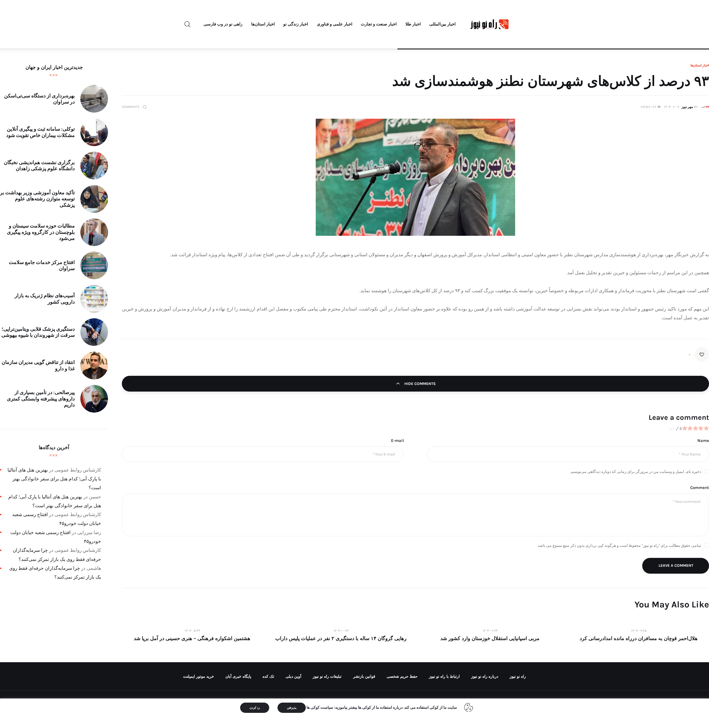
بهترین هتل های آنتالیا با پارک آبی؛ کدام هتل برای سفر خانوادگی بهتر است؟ (54, 479)
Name (703, 440)
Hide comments (419, 383)
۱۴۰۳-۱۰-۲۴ (341, 631)
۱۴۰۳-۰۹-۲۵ (638, 631)
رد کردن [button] (255, 708)
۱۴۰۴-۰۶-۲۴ (490, 631)
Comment (699, 487)
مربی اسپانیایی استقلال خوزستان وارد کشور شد (490, 638)
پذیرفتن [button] (291, 708)
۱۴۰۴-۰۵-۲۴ (192, 631)
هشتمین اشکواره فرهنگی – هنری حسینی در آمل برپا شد (192, 638)
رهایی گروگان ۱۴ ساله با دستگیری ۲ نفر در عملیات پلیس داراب (341, 638)
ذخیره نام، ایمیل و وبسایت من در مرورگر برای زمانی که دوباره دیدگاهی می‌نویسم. (635, 471)
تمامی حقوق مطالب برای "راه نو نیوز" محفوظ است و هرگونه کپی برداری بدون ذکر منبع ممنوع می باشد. (619, 545)
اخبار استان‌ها (699, 65)
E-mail (397, 440)
